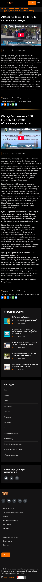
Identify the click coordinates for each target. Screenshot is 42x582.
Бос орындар (7, 524)
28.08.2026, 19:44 (19, 347)
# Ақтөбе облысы (8, 294)
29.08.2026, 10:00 (19, 324)
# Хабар (11, 98)
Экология (7, 422)
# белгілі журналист (8, 101)
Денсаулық (8, 439)
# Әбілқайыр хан (22, 291)
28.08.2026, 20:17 (19, 336)
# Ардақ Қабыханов (24, 101)
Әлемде (7, 412)
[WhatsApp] (13, 104)
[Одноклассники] (5, 104)
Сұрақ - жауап (7, 541)
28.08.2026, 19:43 (19, 358)
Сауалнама (6, 545)
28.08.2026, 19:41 (19, 369)
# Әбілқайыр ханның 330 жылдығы (27, 294)
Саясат (6, 390)
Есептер (5, 516)
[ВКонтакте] (2, 104)
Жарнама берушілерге (10, 520)
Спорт (6, 401)
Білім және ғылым (11, 433)
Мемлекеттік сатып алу (10, 537)
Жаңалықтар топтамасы (13, 450)
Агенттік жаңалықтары (13, 444)
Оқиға (6, 428)
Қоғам (6, 395)
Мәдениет (8, 417)
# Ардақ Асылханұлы (24, 98)
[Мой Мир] (8, 104)
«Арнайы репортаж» (11, 455)
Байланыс (6, 528)
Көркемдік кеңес (8, 509)
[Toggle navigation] (2, 2)
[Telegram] (16, 104)
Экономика (8, 406)
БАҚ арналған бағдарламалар (13, 512)
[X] (10, 104)
